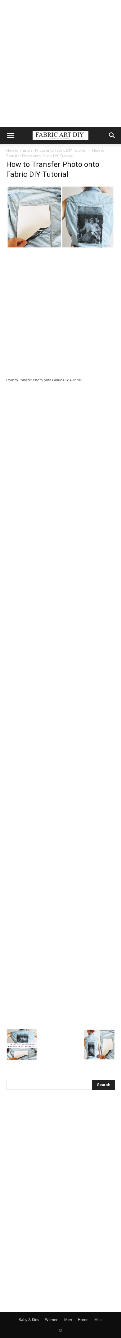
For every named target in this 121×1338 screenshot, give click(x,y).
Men (68, 1319)
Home (83, 1319)
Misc (98, 1319)
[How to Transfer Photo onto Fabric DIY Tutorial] (60, 247)
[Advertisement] (60, 63)
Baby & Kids (29, 1319)
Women (51, 1319)
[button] (10, 135)
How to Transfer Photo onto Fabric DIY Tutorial (46, 150)
